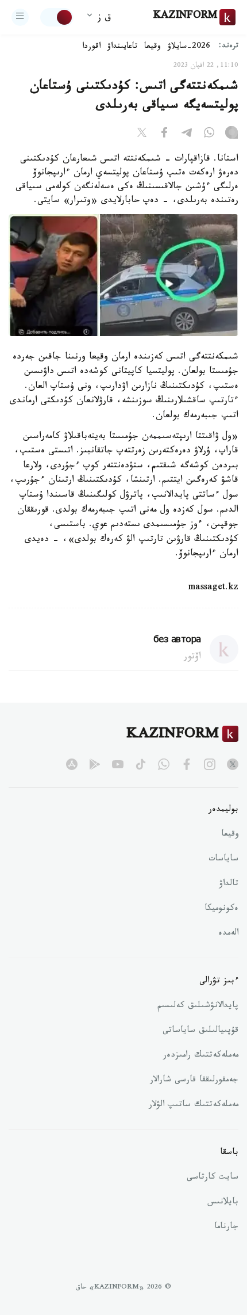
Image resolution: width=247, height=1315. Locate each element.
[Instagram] (231, 135)
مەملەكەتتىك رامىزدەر (200, 1056)
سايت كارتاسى (212, 1178)
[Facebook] (164, 135)
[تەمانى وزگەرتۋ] (57, 17)
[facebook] (186, 764)
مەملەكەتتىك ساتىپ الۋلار (193, 1105)
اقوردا (91, 47)
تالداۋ (228, 884)
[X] (142, 135)
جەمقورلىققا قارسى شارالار (194, 1080)
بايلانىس (222, 1202)
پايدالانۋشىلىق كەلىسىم (197, 1006)
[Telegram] (187, 135)
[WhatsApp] (209, 135)
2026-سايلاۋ (189, 47)
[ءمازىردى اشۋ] (20, 17)
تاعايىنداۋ (122, 47)
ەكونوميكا (221, 909)
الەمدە (228, 934)
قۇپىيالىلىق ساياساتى (200, 1031)
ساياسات (223, 859)
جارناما (226, 1227)
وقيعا (152, 47)
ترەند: (228, 47)
